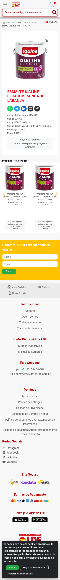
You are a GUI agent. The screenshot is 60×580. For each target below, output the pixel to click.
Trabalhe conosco (30, 322)
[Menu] (5, 4)
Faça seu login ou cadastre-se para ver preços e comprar (30, 143)
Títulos (45, 287)
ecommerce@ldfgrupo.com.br (32, 373)
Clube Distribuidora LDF (30, 339)
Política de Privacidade (30, 408)
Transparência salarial (30, 328)
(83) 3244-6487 (34, 369)
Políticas (30, 389)
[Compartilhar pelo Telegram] (17, 109)
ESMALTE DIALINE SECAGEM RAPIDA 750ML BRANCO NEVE (15, 197)
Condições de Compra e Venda (30, 413)
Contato (30, 310)
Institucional (30, 304)
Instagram (12, 448)
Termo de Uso (30, 396)
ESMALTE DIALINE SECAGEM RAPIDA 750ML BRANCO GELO (45, 197)
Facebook (12, 452)
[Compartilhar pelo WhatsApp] (10, 109)
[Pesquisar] (54, 12)
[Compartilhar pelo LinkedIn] (24, 109)
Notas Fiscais (19, 293)
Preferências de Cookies (20, 573)
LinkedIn (11, 457)
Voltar (53, 21)
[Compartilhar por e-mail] (30, 109)
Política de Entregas (30, 402)
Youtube (11, 461)
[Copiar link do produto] (37, 109)
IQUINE (17, 133)
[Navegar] (3, 194)
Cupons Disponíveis (30, 345)
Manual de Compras (30, 351)
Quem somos (30, 316)
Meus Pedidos (18, 287)
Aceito (12, 567)
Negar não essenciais (34, 567)
